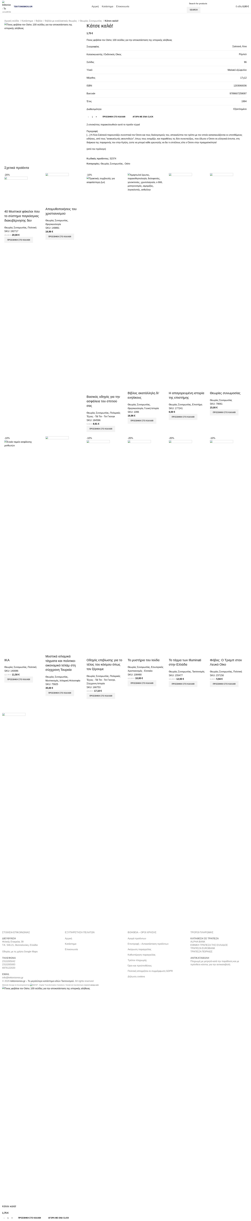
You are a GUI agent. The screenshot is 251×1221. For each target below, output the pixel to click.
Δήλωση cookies (136, 976)
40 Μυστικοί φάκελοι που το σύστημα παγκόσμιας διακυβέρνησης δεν (22, 216)
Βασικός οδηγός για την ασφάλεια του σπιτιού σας (103, 401)
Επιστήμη (197, 404)
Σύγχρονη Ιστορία (96, 683)
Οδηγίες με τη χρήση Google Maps (20, 951)
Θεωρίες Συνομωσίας (91, 21)
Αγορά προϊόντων (137, 938)
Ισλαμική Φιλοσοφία (70, 680)
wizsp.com (94, 985)
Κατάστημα (28, 21)
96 (245, 62)
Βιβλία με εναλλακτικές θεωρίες (61, 21)
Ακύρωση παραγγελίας (139, 949)
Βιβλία (39, 21)
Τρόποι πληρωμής (137, 960)
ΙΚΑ (7, 660)
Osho (127, 163)
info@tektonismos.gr (12, 977)
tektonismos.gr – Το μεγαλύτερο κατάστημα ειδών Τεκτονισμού (42, 981)
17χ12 (243, 78)
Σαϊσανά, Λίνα (239, 46)
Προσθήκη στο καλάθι (114, 117)
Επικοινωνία (71, 949)
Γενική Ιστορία (151, 408)
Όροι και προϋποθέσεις (140, 965)
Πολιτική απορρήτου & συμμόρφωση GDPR (150, 971)
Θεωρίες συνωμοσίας (225, 393)
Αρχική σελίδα (11, 21)
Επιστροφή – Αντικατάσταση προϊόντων (148, 944)
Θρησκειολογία (53, 224)
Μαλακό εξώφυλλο (237, 70)
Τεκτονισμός (198, 671)
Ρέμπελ (243, 54)
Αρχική (68, 938)
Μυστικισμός (52, 680)
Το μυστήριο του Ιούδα (143, 660)
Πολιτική (32, 227)
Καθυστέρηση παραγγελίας (142, 955)
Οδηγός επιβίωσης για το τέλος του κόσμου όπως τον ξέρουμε (104, 664)
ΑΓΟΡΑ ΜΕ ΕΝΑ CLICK (143, 117)
